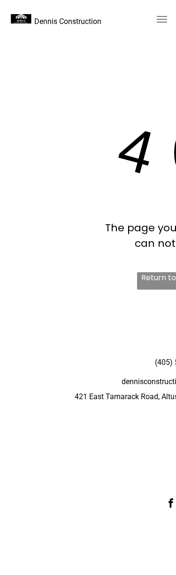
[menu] (162, 19)
